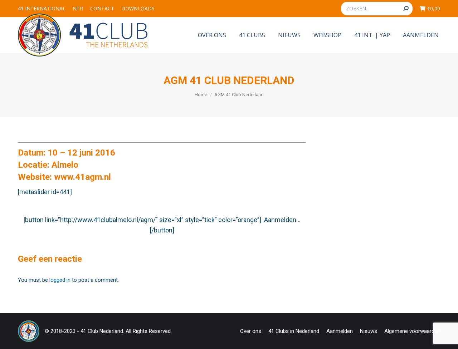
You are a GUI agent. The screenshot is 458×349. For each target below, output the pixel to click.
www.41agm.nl (82, 177)
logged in (59, 280)
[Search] (405, 8)
